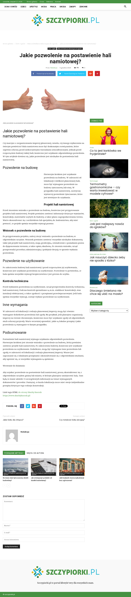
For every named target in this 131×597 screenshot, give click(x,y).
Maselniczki (93, 288)
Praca (53, 6)
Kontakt (58, 2)
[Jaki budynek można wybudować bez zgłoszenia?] (72, 467)
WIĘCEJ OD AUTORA (35, 453)
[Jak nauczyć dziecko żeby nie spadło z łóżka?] (109, 242)
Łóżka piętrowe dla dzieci (98, 254)
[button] (125, 7)
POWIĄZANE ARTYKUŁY (14, 453)
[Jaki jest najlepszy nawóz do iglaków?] (109, 208)
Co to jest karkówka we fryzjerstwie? (105, 152)
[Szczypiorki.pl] (65, 20)
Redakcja (53, 68)
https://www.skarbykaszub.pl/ (16, 395)
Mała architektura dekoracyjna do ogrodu (70, 49)
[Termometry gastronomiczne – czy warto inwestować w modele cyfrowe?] (109, 168)
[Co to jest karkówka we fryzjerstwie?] (109, 135)
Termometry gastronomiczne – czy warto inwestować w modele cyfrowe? (105, 189)
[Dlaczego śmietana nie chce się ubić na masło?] (109, 275)
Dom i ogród (11, 6)
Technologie (94, 181)
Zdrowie (83, 6)
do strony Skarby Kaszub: (30, 392)
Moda (44, 6)
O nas (42, 2)
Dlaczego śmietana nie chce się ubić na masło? (106, 292)
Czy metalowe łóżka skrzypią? (72, 420)
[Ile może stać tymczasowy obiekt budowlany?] (15, 467)
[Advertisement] (65, 37)
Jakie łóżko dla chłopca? (13, 420)
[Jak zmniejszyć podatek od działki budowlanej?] (43, 467)
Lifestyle (34, 6)
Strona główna (32, 2)
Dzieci (23, 6)
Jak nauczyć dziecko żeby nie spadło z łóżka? (107, 258)
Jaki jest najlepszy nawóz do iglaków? (107, 225)
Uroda (63, 6)
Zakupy (72, 6)
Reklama (49, 2)
